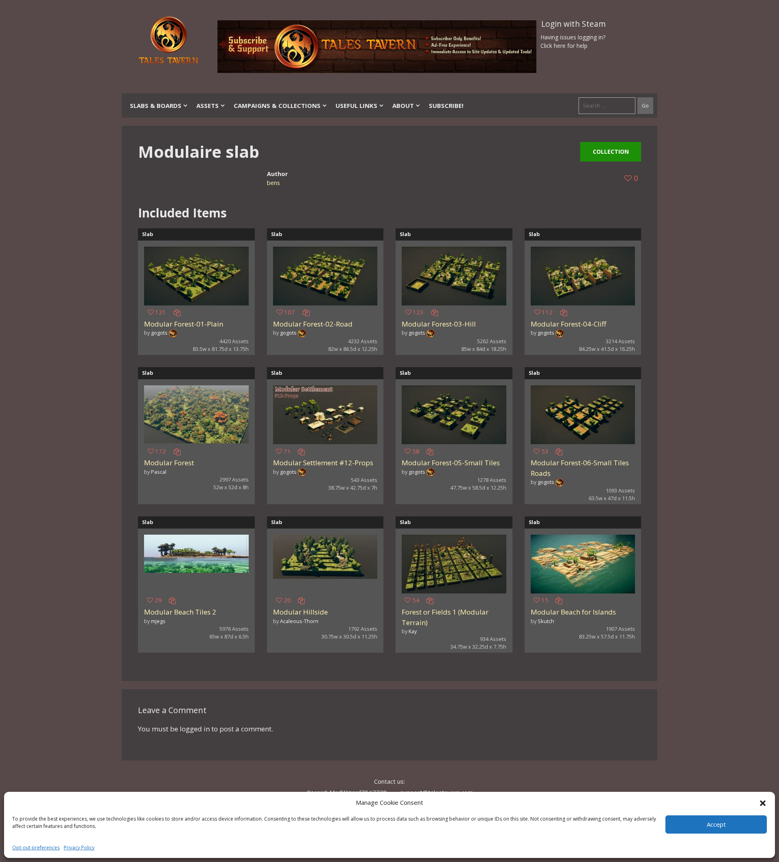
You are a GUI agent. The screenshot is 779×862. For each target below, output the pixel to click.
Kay (413, 631)
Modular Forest (169, 462)
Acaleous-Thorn (299, 621)
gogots (159, 332)
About (403, 105)
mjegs (158, 621)
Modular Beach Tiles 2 (180, 612)
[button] (763, 802)
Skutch (546, 621)
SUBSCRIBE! (446, 105)
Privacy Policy (79, 847)
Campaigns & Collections (277, 105)
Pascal (158, 471)
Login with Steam (573, 24)
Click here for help (563, 45)
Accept (716, 824)
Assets (207, 105)
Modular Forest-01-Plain (183, 324)
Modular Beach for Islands (573, 612)
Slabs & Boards (155, 105)
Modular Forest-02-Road (313, 324)
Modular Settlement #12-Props (323, 462)
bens (273, 183)
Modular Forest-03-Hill (439, 324)
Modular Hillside (300, 612)
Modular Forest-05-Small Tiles (451, 462)
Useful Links (356, 105)
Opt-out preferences (36, 847)
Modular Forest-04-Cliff (568, 324)
